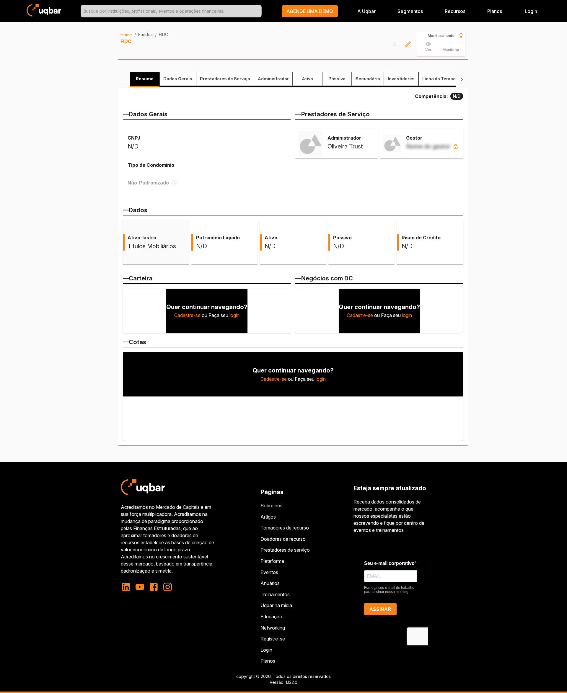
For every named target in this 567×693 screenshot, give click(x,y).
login (234, 315)
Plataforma (272, 561)
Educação (271, 617)
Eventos (269, 572)
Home (126, 34)
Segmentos (410, 11)
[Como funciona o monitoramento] (461, 35)
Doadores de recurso (283, 539)
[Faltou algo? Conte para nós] (408, 44)
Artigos (268, 517)
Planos (494, 11)
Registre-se (272, 639)
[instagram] (167, 587)
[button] (310, 11)
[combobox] (171, 11)
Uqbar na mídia (276, 605)
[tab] (144, 79)
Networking (272, 628)
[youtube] (140, 587)
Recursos (455, 11)
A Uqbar (366, 11)
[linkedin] (128, 587)
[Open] (259, 11)
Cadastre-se (187, 315)
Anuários (270, 583)
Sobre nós (271, 506)
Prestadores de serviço (285, 550)
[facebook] (153, 587)
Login (266, 650)
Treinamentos (275, 594)
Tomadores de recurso (284, 528)
